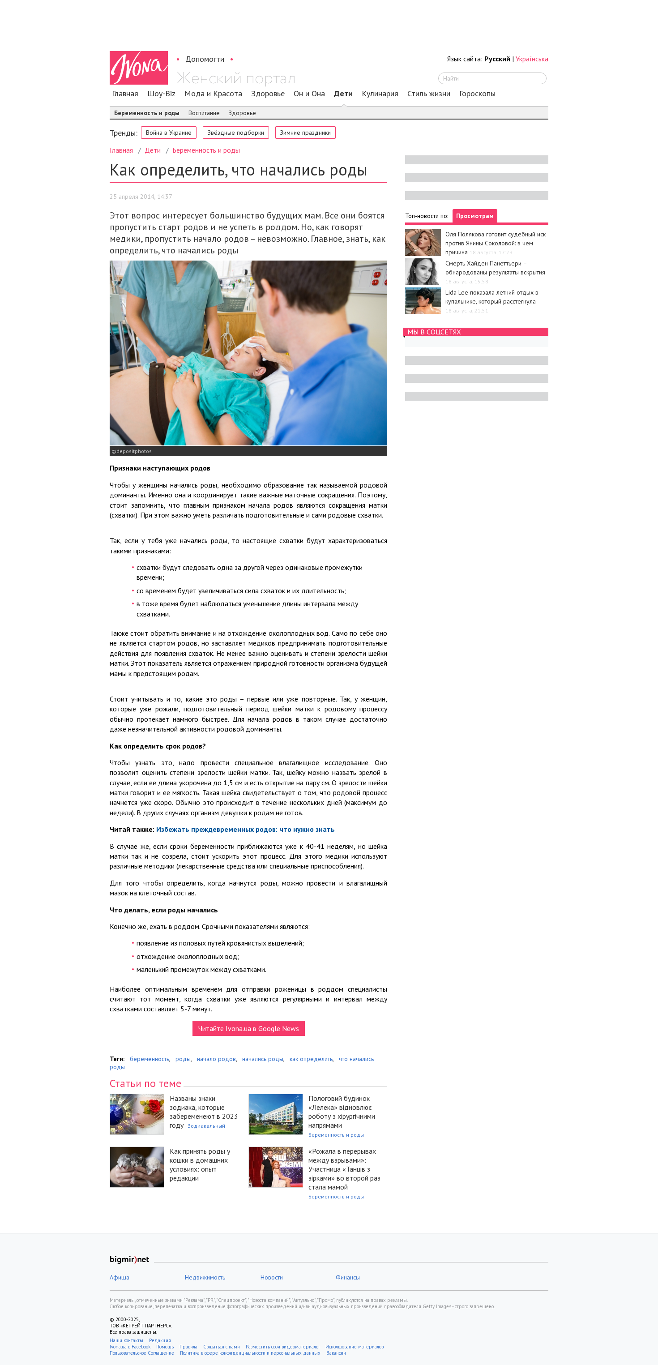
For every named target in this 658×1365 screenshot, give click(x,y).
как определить (311, 1059)
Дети (343, 94)
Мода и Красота (213, 94)
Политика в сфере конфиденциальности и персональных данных (250, 1353)
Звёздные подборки (236, 132)
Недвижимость (205, 1277)
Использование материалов (354, 1347)
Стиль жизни (428, 94)
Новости (272, 1277)
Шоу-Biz (161, 94)
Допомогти (204, 59)
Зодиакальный (206, 1125)
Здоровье (268, 94)
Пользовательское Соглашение (142, 1353)
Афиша (119, 1277)
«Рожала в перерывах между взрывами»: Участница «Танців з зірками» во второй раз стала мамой (344, 1169)
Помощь (165, 1347)
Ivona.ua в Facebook (130, 1347)
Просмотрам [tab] (475, 216)
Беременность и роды (146, 113)
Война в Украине (169, 132)
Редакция (160, 1340)
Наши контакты (126, 1340)
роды (183, 1059)
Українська (532, 58)
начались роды (262, 1059)
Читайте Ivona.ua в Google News (248, 1028)
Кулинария (380, 94)
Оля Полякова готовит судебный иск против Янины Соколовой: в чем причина (495, 243)
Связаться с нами (221, 1347)
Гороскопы (477, 94)
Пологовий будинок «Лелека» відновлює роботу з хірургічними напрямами (341, 1112)
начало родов (216, 1059)
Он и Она (309, 94)
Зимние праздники (305, 132)
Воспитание (204, 113)
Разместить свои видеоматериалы (283, 1347)
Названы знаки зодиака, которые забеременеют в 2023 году (204, 1112)
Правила (188, 1347)
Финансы (348, 1277)
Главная (125, 94)
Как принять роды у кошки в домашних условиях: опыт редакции (200, 1164)
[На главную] (236, 79)
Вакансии (336, 1353)
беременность (149, 1059)
